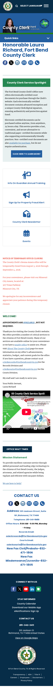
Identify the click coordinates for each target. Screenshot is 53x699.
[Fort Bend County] (8, 6)
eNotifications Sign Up (26, 611)
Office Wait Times (17, 449)
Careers (13, 678)
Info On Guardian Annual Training (26, 183)
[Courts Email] (36, 503)
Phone (37, 62)
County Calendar (26, 603)
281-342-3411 (26, 625)
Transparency (19, 675)
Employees (25, 678)
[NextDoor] (39, 591)
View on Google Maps (26, 638)
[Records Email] (29, 503)
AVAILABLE (29, 322)
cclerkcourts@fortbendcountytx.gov (20, 369)
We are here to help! (12, 483)
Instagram (17, 62)
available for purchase (19, 143)
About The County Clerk (18, 348)
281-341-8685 (32, 519)
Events (26, 241)
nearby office (21, 345)
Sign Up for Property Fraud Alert (26, 202)
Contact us (26, 618)
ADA (30, 675)
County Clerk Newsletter (26, 221)
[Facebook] (14, 591)
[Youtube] (26, 591)
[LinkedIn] (33, 591)
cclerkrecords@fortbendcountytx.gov (20, 362)
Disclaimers (37, 678)
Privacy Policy (26, 681)
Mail (24, 62)
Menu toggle (46, 6)
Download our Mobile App (26, 607)
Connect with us (26, 581)
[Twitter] (20, 591)
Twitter (11, 62)
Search (16, 6)
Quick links (11, 38)
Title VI (37, 675)
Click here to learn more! (26, 154)
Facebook (5, 62)
